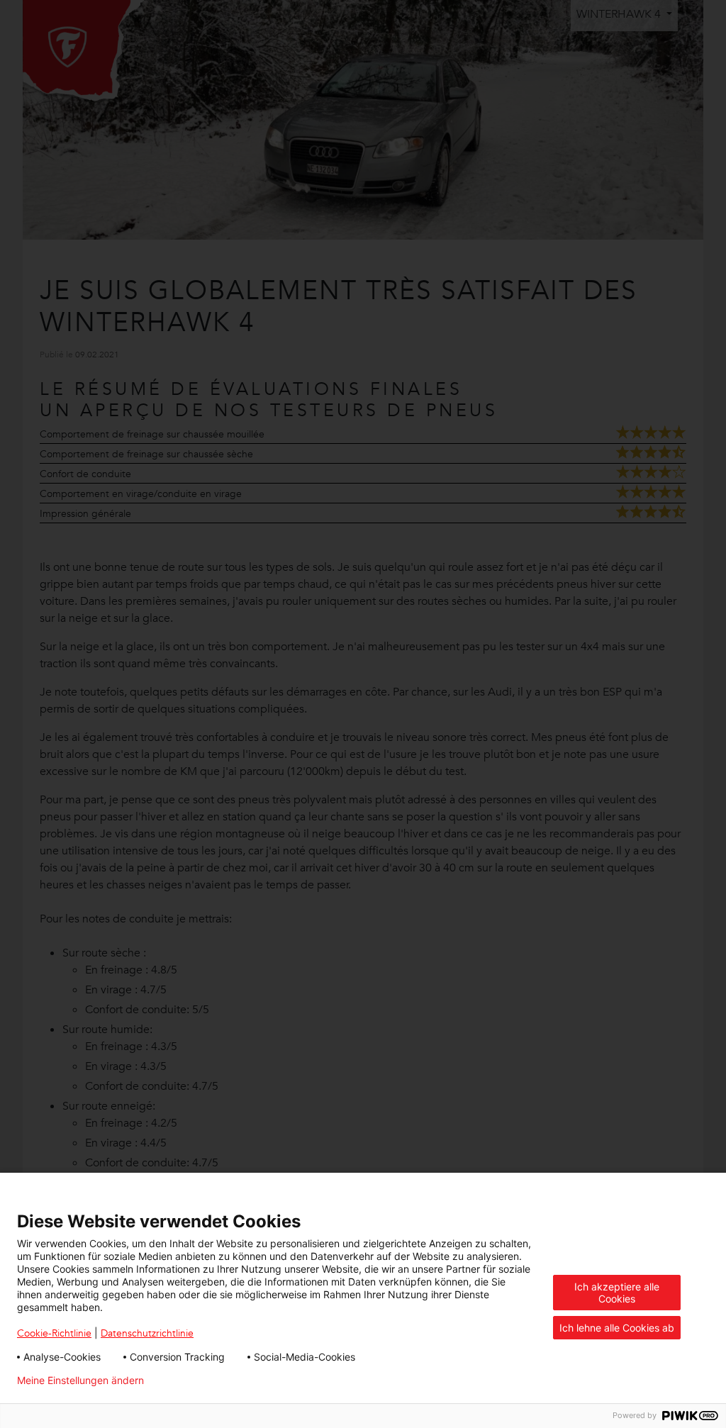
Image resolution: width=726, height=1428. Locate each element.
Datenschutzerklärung (218, 1380)
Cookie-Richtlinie (54, 1333)
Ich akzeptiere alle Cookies (616, 1293)
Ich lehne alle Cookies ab (616, 1328)
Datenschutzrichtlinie (147, 1333)
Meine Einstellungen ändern (80, 1380)
